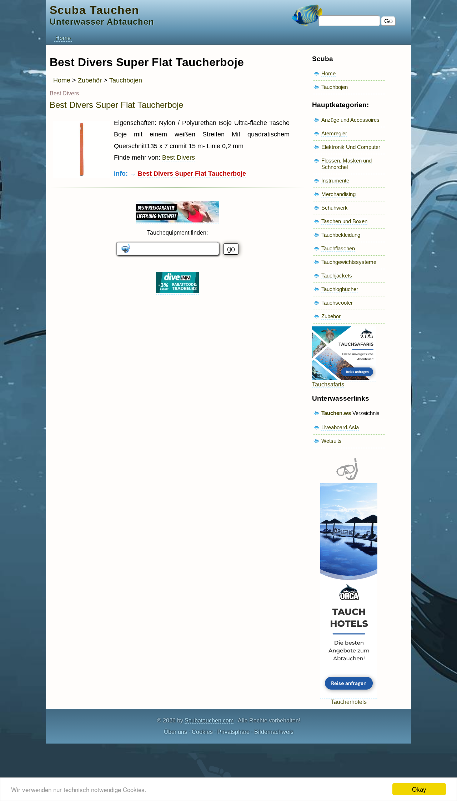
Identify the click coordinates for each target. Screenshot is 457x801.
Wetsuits (331, 441)
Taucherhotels (349, 702)
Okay (419, 789)
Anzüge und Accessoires (350, 120)
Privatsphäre (233, 732)
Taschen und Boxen (344, 221)
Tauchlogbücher (339, 289)
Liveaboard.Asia (340, 427)
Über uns (175, 732)
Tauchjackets (336, 275)
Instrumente (335, 180)
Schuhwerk (334, 208)
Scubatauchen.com (209, 720)
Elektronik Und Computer (350, 147)
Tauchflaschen (338, 248)
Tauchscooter (337, 303)
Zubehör (90, 80)
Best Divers (178, 157)
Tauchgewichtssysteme (348, 262)
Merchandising (338, 194)
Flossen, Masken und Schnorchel (346, 163)
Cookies (202, 732)
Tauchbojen (125, 80)
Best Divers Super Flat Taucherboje (116, 105)
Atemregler (334, 133)
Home (63, 38)
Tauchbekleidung (340, 235)
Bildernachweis (273, 732)
